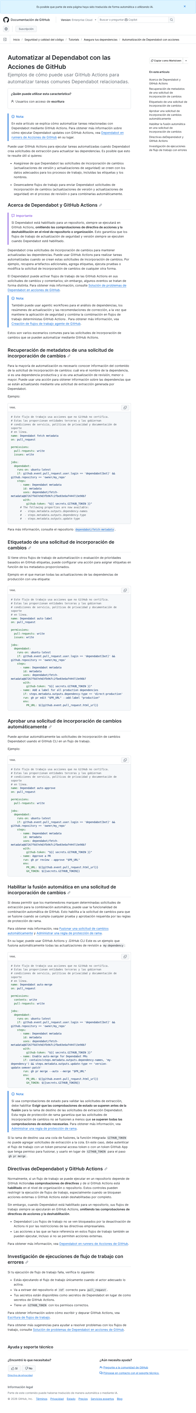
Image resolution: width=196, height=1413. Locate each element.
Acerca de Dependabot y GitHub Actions (52, 205)
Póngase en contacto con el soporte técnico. (131, 1373)
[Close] (185, 6)
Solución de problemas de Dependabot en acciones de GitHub (78, 1329)
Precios (83, 1398)
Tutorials (74, 39)
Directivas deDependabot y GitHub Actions (55, 1169)
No (30, 1368)
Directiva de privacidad (20, 1375)
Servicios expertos (102, 1398)
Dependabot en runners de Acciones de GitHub (93, 1244)
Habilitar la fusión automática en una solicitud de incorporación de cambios (62, 889)
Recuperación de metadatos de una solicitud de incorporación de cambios (61, 353)
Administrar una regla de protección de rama (69, 933)
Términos (41, 1398)
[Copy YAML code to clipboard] (125, 407)
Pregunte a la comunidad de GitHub (125, 1367)
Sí (16, 1368)
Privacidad (57, 1398)
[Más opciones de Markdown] (186, 61)
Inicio (16, 39)
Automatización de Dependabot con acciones (150, 39)
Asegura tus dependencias (100, 39)
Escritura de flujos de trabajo (29, 1317)
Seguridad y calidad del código (44, 39)
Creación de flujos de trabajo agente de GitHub (46, 324)
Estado (71, 1398)
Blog (119, 1398)
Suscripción (26, 28)
